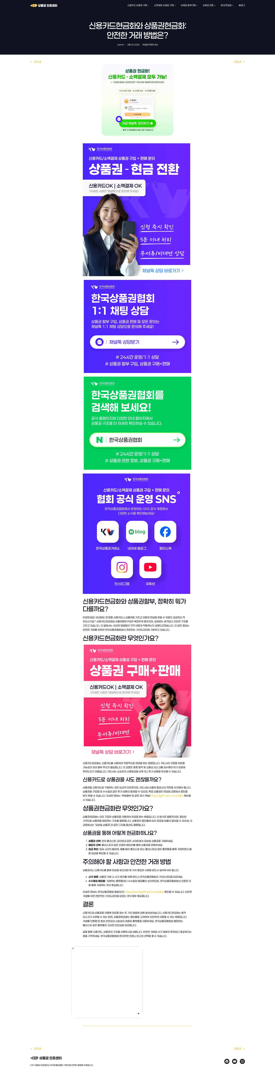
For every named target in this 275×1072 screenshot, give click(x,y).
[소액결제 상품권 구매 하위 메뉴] (175, 5)
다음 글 (237, 61)
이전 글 (37, 61)
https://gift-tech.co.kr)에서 (166, 795)
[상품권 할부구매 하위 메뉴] (197, 5)
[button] (136, 1013)
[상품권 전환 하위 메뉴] (215, 5)
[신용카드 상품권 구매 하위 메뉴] (148, 5)
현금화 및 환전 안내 (150, 44)
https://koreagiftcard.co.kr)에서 (144, 891)
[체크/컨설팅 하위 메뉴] (233, 5)
